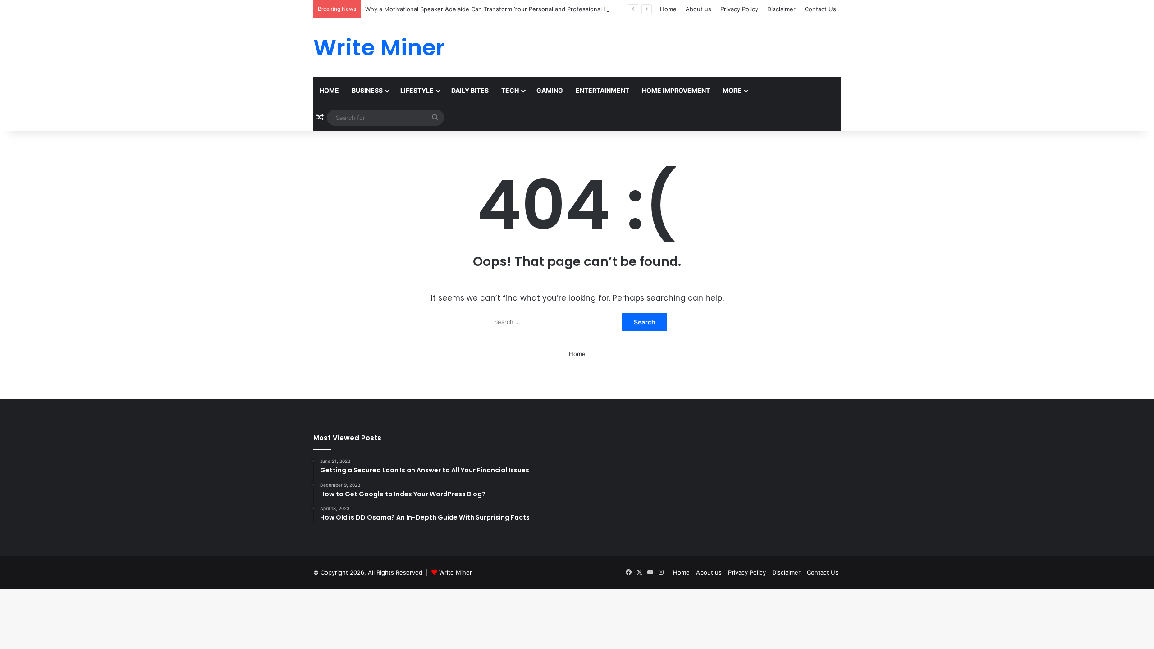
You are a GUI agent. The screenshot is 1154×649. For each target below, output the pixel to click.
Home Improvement (676, 90)
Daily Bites (470, 90)
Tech (510, 90)
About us (698, 9)
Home (668, 9)
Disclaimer (781, 9)
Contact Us (820, 9)
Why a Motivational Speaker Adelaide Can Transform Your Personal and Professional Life (489, 9)
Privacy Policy (739, 9)
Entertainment (602, 90)
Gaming (549, 90)
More (732, 90)
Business (367, 90)
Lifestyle (417, 90)
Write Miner (455, 572)
